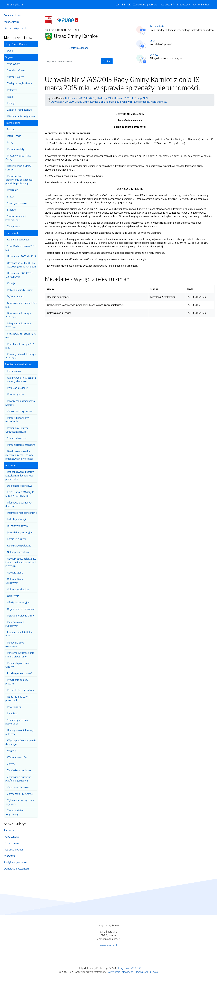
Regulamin (12, 189)
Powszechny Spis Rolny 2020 (19, 634)
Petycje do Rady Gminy (20, 289)
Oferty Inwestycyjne (18, 602)
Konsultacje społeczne (19, 545)
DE (129, 4)
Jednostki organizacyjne (20, 532)
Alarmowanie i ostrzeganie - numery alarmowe (20, 379)
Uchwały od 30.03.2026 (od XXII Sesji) (19, 275)
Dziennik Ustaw (12, 15)
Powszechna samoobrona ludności (20, 402)
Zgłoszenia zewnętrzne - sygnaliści (19, 802)
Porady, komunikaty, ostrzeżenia (17, 419)
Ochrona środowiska (18, 589)
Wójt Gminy (13, 63)
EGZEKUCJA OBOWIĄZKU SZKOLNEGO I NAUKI (20, 494)
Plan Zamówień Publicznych (14, 624)
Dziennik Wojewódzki (15, 28)
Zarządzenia (13, 226)
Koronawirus (14, 370)
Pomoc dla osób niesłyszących (14, 644)
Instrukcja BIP (167, 4)
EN (123, 4)
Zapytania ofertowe (18, 787)
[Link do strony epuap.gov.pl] (67, 19)
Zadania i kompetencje (19, 109)
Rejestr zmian (11, 843)
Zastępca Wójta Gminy (19, 83)
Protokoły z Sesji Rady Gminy (18, 157)
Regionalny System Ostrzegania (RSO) (16, 429)
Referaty (12, 89)
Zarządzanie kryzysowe (20, 411)
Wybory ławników (17, 757)
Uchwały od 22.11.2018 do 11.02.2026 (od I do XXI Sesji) (20, 264)
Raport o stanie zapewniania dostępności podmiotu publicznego (19, 180)
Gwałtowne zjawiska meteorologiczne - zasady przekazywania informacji (19, 455)
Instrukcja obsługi (16, 519)
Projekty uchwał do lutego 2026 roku (20, 356)
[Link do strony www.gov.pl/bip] (50, 19)
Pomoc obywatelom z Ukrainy (18, 665)
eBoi (152, 40)
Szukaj (106, 61)
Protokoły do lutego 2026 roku (20, 345)
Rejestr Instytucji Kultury (20, 690)
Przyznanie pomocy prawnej (16, 681)
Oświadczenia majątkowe (21, 116)
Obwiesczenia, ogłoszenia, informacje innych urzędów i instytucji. (20, 562)
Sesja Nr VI (142, 98)
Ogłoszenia (13, 595)
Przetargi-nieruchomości (20, 673)
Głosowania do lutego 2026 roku (18, 315)
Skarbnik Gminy (15, 76)
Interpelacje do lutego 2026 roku (18, 325)
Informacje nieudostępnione (22, 512)
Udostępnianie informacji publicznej (19, 732)
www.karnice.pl (108, 945)
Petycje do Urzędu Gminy (21, 615)
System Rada (157, 26)
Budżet (11, 129)
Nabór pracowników (18, 551)
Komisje (11, 103)
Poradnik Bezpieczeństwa (21, 444)
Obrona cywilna (15, 394)
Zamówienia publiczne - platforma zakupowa (19, 778)
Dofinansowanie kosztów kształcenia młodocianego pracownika (19, 475)
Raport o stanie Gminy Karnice (18, 167)
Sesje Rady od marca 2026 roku (20, 248)
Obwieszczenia (15, 572)
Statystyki (9, 855)
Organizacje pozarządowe (21, 609)
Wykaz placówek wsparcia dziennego (20, 742)
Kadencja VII (104, 98)
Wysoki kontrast (201, 4)
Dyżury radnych (15, 296)
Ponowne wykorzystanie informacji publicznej (19, 654)
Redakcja (9, 830)
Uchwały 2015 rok (123, 98)
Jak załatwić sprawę (17, 525)
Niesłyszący (183, 4)
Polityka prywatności (15, 862)
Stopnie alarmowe (17, 438)
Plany (10, 142)
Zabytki (11, 763)
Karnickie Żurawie (16, 538)
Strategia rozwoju (17, 203)
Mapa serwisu (11, 836)
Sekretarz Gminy (16, 70)
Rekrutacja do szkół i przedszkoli (17, 698)
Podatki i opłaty (15, 149)
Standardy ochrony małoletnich (16, 721)
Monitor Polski (11, 21)
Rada (10, 96)
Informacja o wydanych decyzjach (18, 504)
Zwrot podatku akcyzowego (14, 812)
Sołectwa (12, 713)
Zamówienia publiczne (19, 770)
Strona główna (15, 4)
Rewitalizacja (14, 706)
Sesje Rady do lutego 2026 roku (20, 335)
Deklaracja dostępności (16, 868)
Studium (11, 209)
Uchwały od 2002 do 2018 (21, 256)
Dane (10, 50)
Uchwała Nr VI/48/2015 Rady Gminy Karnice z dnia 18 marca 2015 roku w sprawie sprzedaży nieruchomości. (109, 101)
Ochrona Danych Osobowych (15, 581)
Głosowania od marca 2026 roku (21, 304)
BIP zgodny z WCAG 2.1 (129, 968)
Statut (10, 196)
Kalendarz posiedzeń (18, 239)
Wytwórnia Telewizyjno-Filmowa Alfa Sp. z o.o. (133, 971)
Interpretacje (14, 135)
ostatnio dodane (79, 47)
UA (117, 4)
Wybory (11, 750)
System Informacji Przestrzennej (15, 218)
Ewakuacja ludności (17, 387)
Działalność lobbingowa (19, 485)
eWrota (154, 54)
